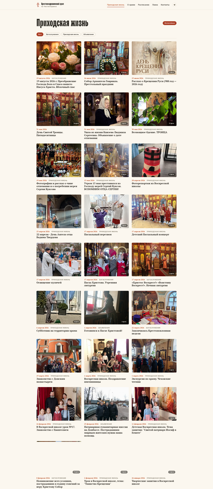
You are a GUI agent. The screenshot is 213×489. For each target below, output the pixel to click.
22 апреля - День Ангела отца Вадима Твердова (54, 236)
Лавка (155, 5)
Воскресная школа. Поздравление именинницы (105, 380)
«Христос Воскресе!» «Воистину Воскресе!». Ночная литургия (151, 284)
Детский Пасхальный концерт (150, 234)
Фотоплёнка (170, 23)
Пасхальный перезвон (98, 234)
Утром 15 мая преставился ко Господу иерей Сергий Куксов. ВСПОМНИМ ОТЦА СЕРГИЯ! (102, 186)
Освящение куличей (49, 282)
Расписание (143, 5)
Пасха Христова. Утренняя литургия (100, 284)
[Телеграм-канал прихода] (174, 5)
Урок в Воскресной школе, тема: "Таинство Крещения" (104, 482)
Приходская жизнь (115, 5)
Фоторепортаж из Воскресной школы (150, 185)
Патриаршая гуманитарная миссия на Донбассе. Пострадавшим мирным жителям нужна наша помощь (106, 431)
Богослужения (52, 34)
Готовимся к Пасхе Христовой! (103, 330)
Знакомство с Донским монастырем (50, 380)
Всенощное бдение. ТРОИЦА (149, 132)
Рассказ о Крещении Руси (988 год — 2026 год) (154, 82)
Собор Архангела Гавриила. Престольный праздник (101, 82)
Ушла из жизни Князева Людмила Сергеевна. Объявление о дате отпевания (105, 135)
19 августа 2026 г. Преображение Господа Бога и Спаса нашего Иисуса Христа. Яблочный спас (56, 84)
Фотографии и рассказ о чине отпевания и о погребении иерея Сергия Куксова (56, 186)
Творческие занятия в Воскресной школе (153, 482)
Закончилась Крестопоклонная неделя (151, 332)
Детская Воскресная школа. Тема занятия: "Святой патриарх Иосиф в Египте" (154, 429)
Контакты (165, 5)
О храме (131, 5)
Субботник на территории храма (56, 330)
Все (40, 34)
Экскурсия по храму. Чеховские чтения (151, 380)
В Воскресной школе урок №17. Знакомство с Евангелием (55, 428)
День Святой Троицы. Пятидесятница (49, 134)
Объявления (88, 34)
